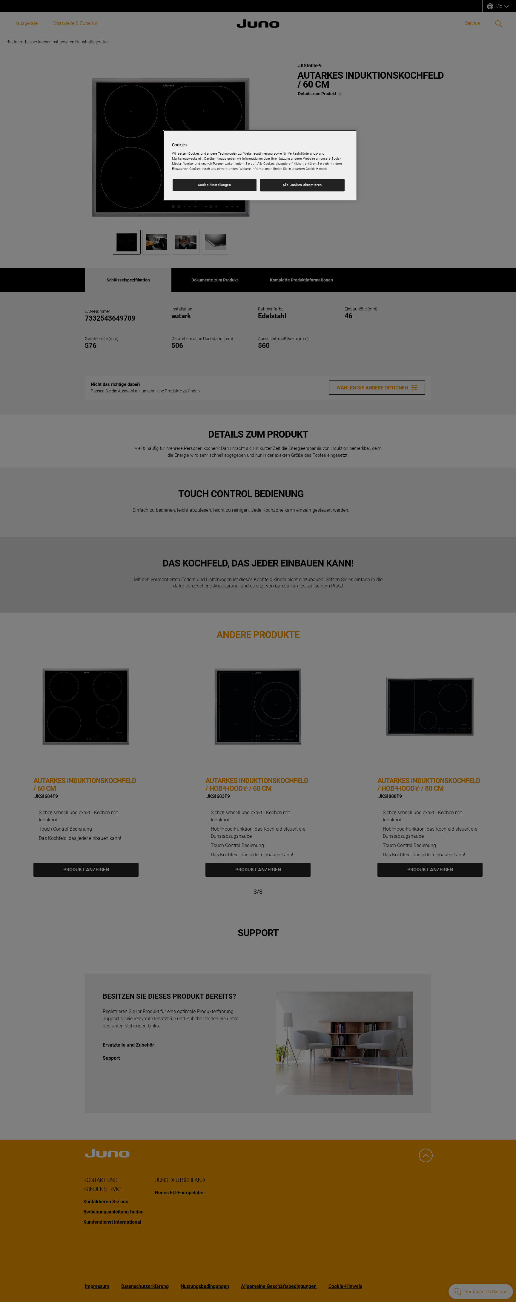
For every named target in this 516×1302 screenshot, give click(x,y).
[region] (260, 165)
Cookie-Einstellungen (214, 185)
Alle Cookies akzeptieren (302, 185)
